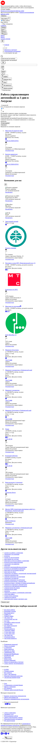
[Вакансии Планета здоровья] (20, 236)
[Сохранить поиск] (2, 67)
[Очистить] (3, 62)
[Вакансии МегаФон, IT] (20, 323)
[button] (3, 35)
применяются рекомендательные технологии (15, 724)
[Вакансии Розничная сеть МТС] (20, 280)
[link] (4, 31)
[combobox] (9, 59)
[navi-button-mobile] (2, 41)
